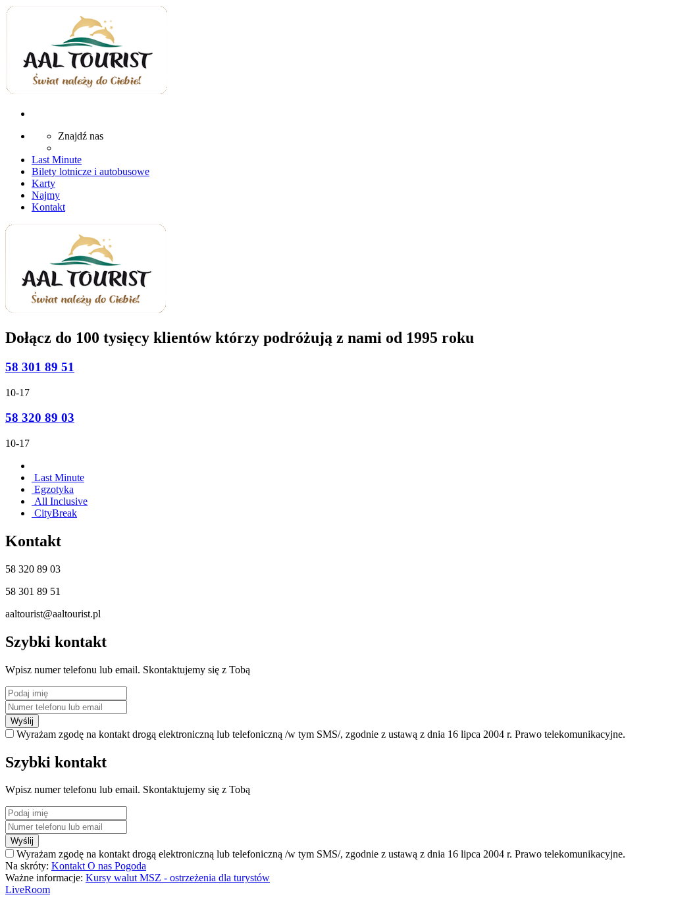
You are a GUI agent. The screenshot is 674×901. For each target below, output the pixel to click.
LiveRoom (27, 889)
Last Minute (58, 477)
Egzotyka (53, 489)
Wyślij (22, 721)
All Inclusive (60, 501)
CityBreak (54, 513)
